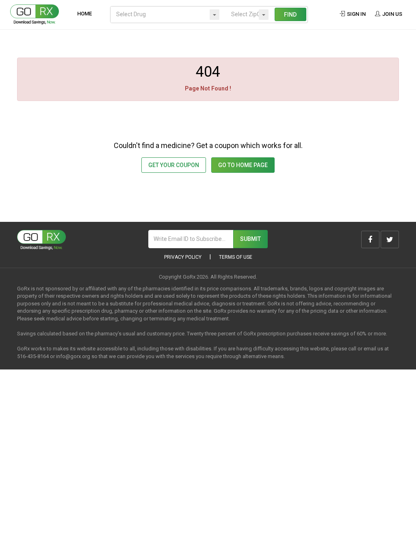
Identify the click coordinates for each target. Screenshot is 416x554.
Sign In (356, 14)
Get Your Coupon (173, 165)
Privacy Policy (183, 257)
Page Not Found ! (208, 88)
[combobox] (167, 14)
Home (84, 14)
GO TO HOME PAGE (243, 165)
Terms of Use (235, 257)
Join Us (391, 14)
